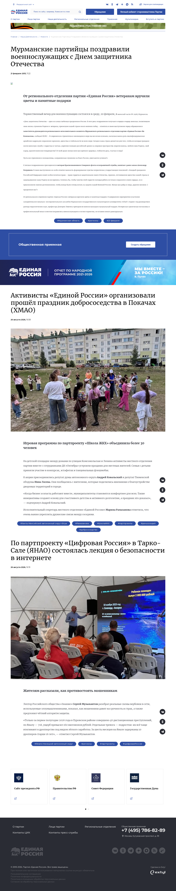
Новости (44, 37)
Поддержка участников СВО (88, 26)
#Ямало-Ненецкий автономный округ (54, 744)
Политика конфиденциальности (26, 877)
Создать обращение (140, 244)
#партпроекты (125, 523)
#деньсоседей (148, 523)
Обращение (100, 11)
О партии (15, 19)
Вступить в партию (155, 19)
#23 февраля (113, 220)
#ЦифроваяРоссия (132, 744)
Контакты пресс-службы (63, 832)
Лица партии (33, 19)
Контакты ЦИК (21, 832)
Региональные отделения (86, 19)
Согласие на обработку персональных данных (32, 882)
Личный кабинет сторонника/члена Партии (141, 11)
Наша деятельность (57, 19)
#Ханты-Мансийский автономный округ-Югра (43, 523)
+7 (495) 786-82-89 (143, 830)
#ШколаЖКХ (103, 523)
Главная (14, 37)
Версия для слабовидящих (153, 4)
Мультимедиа (131, 19)
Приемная (112, 19)
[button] (85, 809)
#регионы (93, 220)
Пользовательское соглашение (26, 874)
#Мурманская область (68, 220)
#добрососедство (88, 530)
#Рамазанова (82, 523)
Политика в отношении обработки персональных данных (38, 879)
